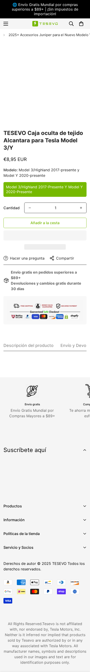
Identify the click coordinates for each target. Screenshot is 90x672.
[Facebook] (9, 490)
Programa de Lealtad (21, 580)
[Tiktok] (50, 490)
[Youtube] (36, 490)
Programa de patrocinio (24, 595)
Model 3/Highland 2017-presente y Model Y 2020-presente (44, 189)
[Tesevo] (45, 24)
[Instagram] (22, 490)
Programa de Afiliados (22, 564)
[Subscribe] (81, 478)
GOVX (8, 556)
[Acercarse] (77, 114)
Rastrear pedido (17, 572)
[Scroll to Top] (81, 647)
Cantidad (11, 208)
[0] (81, 23)
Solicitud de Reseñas (21, 587)
